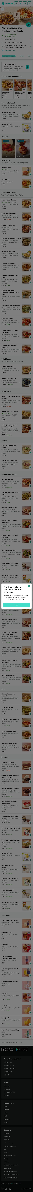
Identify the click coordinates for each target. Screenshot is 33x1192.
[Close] (29, 586)
